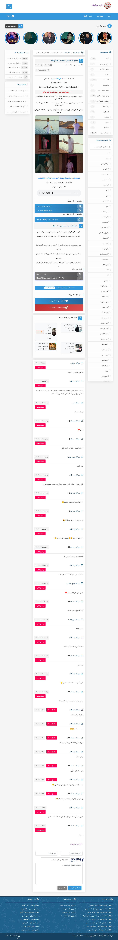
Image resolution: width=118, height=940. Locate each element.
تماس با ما (88, 16)
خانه (109, 16)
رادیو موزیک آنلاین (103, 96)
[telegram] (12, 16)
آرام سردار (106, 180)
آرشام (107, 270)
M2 (109, 153)
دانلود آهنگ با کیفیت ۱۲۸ (44, 206)
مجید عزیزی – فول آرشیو (30, 916)
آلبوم (107, 59)
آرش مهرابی (105, 259)
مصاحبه (100, 16)
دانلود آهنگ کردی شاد (102, 90)
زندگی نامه (105, 106)
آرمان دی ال (105, 291)
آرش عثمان (105, 238)
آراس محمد (105, 174)
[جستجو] (9, 6)
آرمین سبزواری (104, 328)
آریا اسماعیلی (105, 344)
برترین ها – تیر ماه (69, 909)
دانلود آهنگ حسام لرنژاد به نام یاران (16, 91)
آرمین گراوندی (104, 334)
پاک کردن (62, 888)
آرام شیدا (106, 185)
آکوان (107, 371)
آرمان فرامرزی (104, 302)
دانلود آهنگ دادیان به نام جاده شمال (15, 112)
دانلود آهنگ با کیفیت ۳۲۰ (44, 210)
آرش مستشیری (104, 254)
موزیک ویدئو (105, 133)
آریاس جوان (105, 350)
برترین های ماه (104, 69)
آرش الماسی (105, 212)
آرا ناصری (106, 169)
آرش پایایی (105, 222)
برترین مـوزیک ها (12, 26)
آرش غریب (105, 243)
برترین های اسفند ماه (68, 916)
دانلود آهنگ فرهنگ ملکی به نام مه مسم (98, 923)
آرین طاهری (105, 360)
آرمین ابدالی (105, 312)
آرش (107, 206)
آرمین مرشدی (104, 339)
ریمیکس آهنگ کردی (102, 101)
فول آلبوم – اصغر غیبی (31, 926)
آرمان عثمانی (105, 296)
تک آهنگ (106, 80)
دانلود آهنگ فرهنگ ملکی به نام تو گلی (15, 101)
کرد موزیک (76, 52)
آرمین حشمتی (104, 323)
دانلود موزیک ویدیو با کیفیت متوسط (47, 219)
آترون (107, 158)
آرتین (107, 196)
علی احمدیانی (56, 78)
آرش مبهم (106, 249)
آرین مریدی (105, 366)
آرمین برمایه (105, 318)
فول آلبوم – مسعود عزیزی (29, 930)
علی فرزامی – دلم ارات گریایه (11, 58)
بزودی (107, 75)
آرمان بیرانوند (105, 286)
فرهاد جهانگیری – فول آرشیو (29, 912)
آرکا (108, 275)
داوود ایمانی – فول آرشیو (30, 905)
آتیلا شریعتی (105, 164)
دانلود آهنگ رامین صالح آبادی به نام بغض (14, 96)
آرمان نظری (105, 307)
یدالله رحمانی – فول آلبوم (30, 923)
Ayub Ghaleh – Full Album (29, 919)
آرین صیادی (105, 355)
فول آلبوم (106, 112)
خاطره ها (106, 85)
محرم (107, 122)
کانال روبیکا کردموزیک (57, 307)
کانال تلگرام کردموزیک (57, 301)
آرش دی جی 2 (104, 227)
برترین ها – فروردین (68, 912)
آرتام (107, 190)
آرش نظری (106, 265)
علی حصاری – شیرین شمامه (13, 77)
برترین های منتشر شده (67, 905)
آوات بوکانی (105, 376)
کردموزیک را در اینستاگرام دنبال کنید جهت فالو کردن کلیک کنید (59, 178)
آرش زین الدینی (104, 233)
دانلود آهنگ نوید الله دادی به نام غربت (99, 930)
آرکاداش (106, 281)
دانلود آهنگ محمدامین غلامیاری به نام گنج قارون (95, 916)
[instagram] (8, 16)
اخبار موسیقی (104, 64)
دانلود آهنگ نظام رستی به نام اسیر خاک (99, 926)
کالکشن (106, 117)
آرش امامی (105, 217)
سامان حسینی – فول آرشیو (29, 909)
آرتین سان (106, 201)
